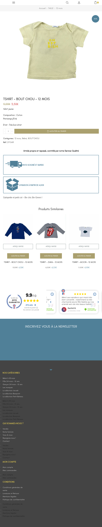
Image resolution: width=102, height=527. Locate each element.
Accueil (42, 8)
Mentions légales (9, 496)
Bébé (24, 138)
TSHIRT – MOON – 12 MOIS (84, 262)
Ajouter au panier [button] (18, 256)
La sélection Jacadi (10, 390)
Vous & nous (7, 435)
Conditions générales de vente (13, 489)
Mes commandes (9, 470)
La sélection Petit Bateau (13, 396)
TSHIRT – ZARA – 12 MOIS (51, 262)
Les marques (8, 387)
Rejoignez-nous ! (9, 438)
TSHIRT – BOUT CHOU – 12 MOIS (18, 262)
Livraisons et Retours (11, 493)
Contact (6, 441)
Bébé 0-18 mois (9, 378)
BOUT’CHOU (33, 138)
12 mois (59, 8)
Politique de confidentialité (14, 499)
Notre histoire (8, 432)
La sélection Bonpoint (11, 393)
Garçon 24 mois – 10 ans (12, 384)
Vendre (5, 429)
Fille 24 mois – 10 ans (11, 381)
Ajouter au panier (58, 131)
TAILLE (51, 8)
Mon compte (8, 467)
